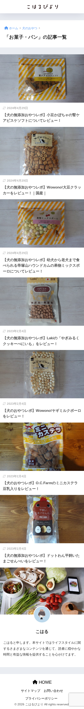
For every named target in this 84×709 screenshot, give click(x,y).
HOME (44, 682)
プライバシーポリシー (41, 698)
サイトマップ (30, 690)
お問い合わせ (53, 690)
